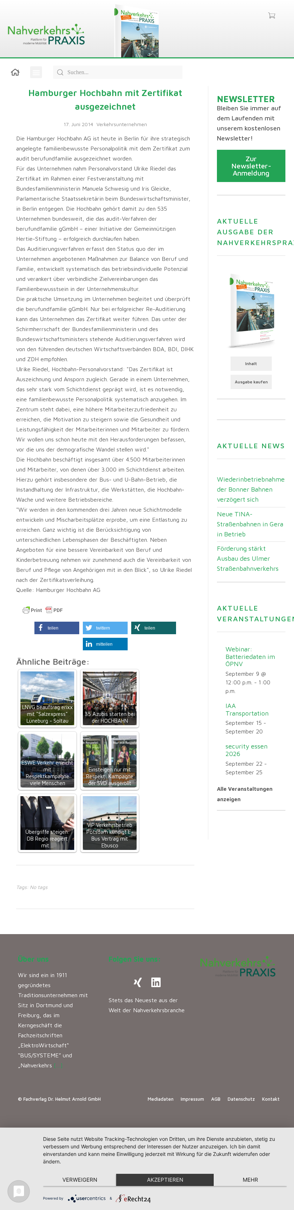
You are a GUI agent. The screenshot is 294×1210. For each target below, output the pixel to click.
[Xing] (138, 982)
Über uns (33, 959)
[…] (58, 1065)
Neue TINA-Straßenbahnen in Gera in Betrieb (250, 524)
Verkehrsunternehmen (121, 124)
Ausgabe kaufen (251, 381)
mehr (250, 1179)
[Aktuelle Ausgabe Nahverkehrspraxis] (251, 310)
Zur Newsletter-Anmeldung (251, 165)
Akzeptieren (165, 1179)
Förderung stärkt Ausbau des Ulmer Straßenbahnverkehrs (248, 558)
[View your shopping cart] (271, 16)
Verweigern (79, 1179)
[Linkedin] (156, 982)
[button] (36, 72)
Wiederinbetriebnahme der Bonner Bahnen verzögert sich (251, 489)
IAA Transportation (247, 709)
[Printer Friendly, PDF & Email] (42, 610)
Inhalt (251, 363)
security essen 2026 (246, 749)
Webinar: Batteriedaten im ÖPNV (250, 656)
